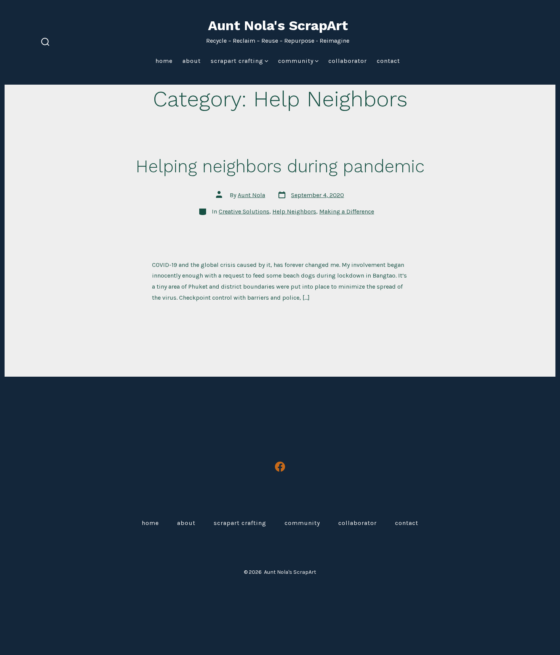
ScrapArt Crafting (237, 60)
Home (164, 60)
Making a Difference (346, 211)
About (191, 60)
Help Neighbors (294, 211)
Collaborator (347, 60)
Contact (388, 60)
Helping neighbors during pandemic (280, 166)
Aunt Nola (251, 195)
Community (296, 60)
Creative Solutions (244, 211)
